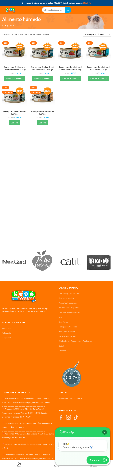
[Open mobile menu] (109, 10)
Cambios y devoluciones (69, 312)
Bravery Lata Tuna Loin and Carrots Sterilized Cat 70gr (70, 68)
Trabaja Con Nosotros (68, 327)
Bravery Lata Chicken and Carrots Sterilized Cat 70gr (14, 68)
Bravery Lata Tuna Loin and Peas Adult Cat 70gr (98, 68)
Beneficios (63, 322)
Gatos (13, 35)
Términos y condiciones (69, 293)
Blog (60, 317)
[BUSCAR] (68, 10)
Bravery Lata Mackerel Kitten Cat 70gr (42, 112)
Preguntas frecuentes (68, 303)
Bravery (31, 35)
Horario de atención (67, 331)
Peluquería (6, 333)
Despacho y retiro (66, 298)
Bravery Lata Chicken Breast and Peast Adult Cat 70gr (42, 68)
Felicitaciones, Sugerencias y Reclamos (75, 341)
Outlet (61, 346)
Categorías (7, 25)
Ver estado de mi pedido (69, 307)
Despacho (6, 337)
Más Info (87, 3)
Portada (5, 35)
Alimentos (22, 35)
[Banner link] (14, 262)
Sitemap (62, 350)
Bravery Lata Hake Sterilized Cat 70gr (14, 112)
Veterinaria (6, 328)
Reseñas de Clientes (67, 336)
